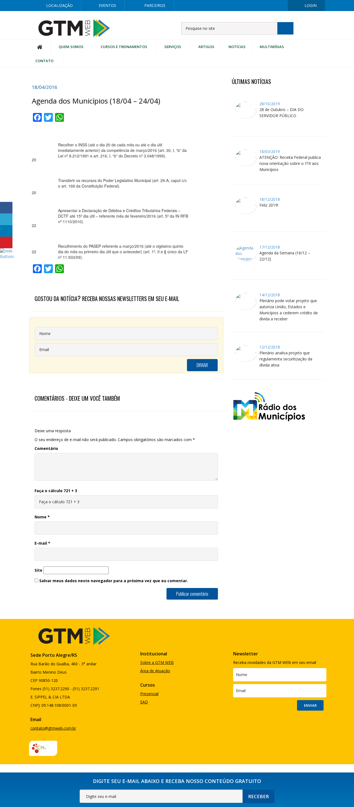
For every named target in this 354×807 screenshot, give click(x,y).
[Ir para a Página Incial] (74, 27)
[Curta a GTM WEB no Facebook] (225, 5)
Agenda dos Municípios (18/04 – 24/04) (96, 101)
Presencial (149, 693)
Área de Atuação (155, 670)
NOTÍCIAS (237, 46)
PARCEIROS (154, 5)
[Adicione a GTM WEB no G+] (261, 5)
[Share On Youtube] (6, 242)
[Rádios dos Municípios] (269, 405)
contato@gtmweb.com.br (53, 728)
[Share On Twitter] (6, 219)
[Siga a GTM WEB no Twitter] (243, 5)
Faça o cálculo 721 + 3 (56, 490)
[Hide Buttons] (7, 253)
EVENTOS (107, 5)
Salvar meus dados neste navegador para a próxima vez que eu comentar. (113, 580)
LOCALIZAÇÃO (59, 5)
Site (38, 570)
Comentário (46, 448)
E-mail (42, 543)
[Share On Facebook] (6, 207)
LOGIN (310, 5)
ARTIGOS (206, 46)
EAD (144, 702)
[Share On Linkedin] (6, 231)
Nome (42, 516)
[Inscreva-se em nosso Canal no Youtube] (278, 5)
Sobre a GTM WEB (157, 662)
